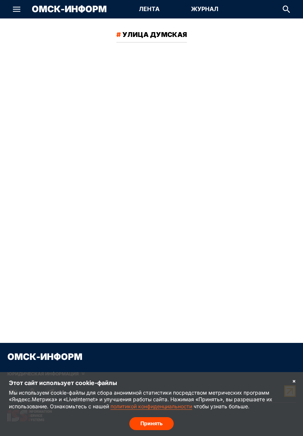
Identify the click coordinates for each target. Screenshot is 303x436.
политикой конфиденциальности (151, 406)
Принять (151, 423)
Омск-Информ (69, 9)
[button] (16, 9)
